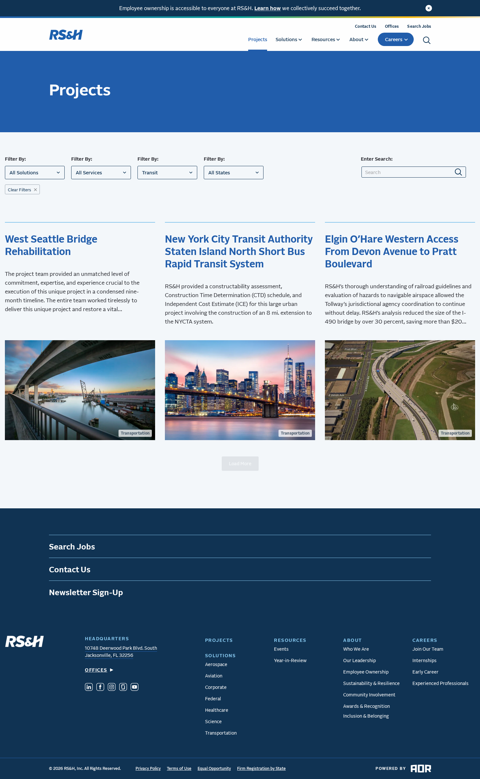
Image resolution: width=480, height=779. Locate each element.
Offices (392, 26)
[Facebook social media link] (100, 687)
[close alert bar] (428, 8)
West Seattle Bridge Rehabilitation (51, 245)
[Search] (427, 40)
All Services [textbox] (89, 172)
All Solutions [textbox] (23, 172)
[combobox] (35, 172)
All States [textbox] (219, 172)
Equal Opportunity (214, 768)
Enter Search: (376, 159)
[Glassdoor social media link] (123, 687)
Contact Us (365, 26)
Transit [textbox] (150, 172)
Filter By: (15, 159)
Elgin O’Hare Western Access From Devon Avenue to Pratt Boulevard (391, 251)
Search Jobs (419, 26)
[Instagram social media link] (112, 687)
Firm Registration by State (261, 768)
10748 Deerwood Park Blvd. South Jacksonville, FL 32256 (121, 651)
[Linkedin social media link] (89, 687)
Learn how (267, 8)
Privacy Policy (148, 768)
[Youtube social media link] (134, 687)
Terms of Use (179, 768)
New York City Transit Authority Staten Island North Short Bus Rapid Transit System (239, 251)
